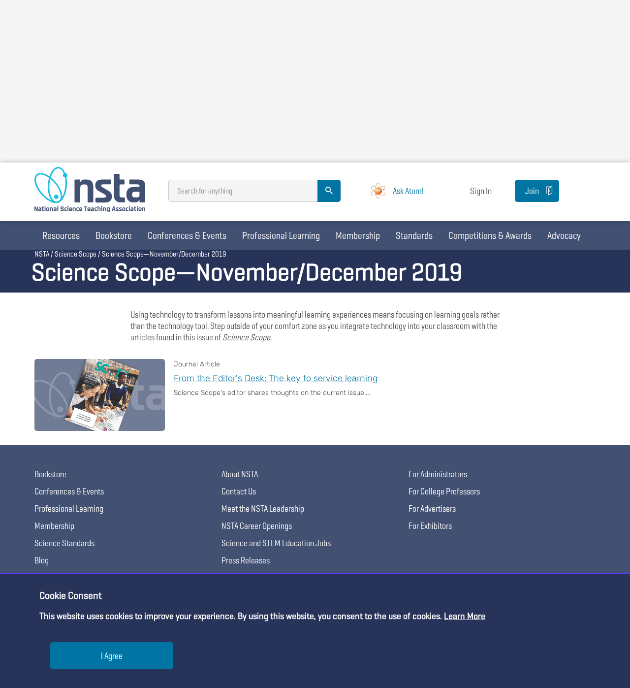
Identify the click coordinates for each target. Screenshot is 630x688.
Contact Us (238, 491)
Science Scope (75, 254)
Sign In (481, 191)
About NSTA (239, 474)
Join (532, 191)
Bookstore (113, 235)
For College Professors (444, 491)
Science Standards (64, 543)
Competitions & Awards (490, 235)
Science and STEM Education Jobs (276, 543)
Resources (61, 235)
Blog (41, 560)
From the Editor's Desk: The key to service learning (276, 378)
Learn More (464, 616)
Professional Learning (281, 235)
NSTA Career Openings (256, 525)
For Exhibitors (430, 525)
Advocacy (564, 235)
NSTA (41, 254)
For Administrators (438, 474)
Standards (414, 235)
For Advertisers (432, 508)
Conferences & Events (187, 235)
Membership (358, 235)
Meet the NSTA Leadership (262, 508)
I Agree (112, 655)
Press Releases (245, 560)
